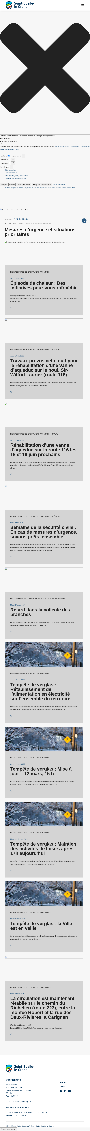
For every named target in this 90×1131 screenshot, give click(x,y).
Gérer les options (10, 170)
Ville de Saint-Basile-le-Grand (41, 1126)
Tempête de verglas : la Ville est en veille (41, 926)
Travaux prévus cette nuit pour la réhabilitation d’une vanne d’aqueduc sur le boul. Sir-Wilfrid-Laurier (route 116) (44, 367)
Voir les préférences (23, 184)
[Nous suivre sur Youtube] (69, 1091)
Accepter (4, 184)
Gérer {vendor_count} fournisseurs (16, 175)
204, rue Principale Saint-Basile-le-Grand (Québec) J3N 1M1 (19, 1090)
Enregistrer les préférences (42, 184)
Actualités (12, 224)
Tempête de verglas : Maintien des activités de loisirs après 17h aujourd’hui (43, 848)
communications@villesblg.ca (18, 1102)
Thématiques (57, 516)
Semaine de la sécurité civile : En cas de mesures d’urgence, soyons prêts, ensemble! (43, 532)
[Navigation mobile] (82, 5)
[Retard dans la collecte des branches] (11, 632)
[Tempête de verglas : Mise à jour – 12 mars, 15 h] (11, 791)
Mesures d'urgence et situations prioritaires (30, 272)
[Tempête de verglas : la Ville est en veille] (11, 945)
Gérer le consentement (8, 1129)
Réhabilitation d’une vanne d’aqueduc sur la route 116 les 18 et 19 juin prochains (43, 449)
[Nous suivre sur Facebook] (61, 1091)
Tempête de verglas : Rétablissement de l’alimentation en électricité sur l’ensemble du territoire (40, 691)
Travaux (55, 350)
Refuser (12, 184)
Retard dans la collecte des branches (40, 612)
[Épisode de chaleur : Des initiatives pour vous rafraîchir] (11, 308)
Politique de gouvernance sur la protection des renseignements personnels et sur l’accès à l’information (40, 188)
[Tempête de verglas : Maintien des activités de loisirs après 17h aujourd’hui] (11, 870)
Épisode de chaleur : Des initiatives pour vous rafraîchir (43, 285)
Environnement (17, 599)
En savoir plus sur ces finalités (15, 178)
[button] (45, 68)
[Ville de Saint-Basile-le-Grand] (20, 1069)
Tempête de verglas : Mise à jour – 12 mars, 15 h (41, 771)
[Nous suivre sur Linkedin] (65, 1091)
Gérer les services (11, 173)
